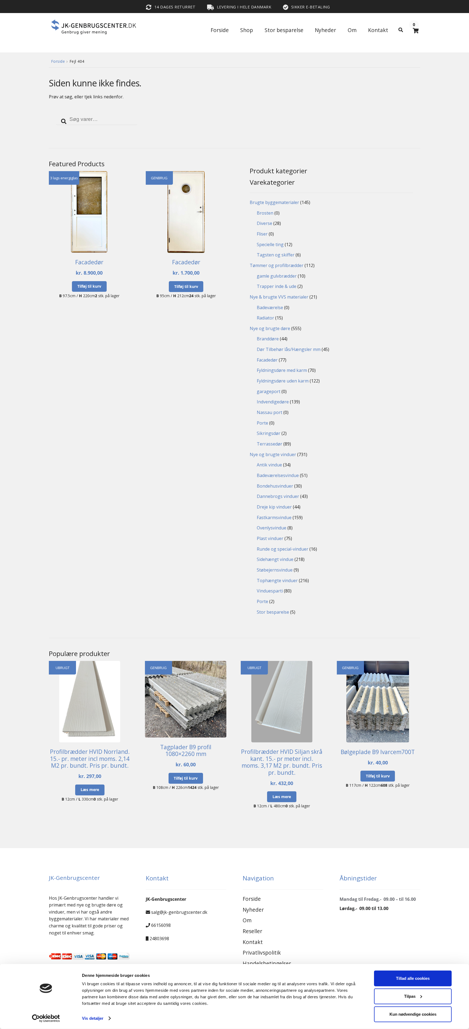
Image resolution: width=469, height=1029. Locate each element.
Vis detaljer (92, 1018)
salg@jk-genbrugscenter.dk (179, 912)
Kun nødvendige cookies (412, 1014)
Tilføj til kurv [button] (89, 286)
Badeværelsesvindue (278, 475)
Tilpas (410, 996)
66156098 (161, 925)
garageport (268, 391)
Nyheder (325, 30)
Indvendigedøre (273, 402)
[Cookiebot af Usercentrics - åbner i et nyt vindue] (46, 1018)
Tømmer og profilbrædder (276, 265)
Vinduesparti (270, 591)
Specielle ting (270, 244)
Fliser (262, 234)
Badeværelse (270, 307)
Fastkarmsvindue (274, 517)
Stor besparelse (284, 30)
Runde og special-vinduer (282, 549)
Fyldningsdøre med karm (282, 370)
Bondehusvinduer (275, 486)
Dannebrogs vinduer (278, 496)
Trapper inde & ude (276, 286)
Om (352, 30)
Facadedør (267, 360)
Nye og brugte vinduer (273, 454)
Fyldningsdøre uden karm (283, 381)
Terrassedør (269, 444)
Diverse (264, 223)
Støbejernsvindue (275, 570)
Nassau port (269, 412)
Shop (246, 30)
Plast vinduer (270, 538)
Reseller (252, 931)
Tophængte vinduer (277, 580)
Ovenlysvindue (271, 528)
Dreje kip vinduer (274, 507)
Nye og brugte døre (270, 328)
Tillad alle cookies (413, 978)
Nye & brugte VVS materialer (279, 297)
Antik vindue (269, 465)
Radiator (265, 318)
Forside (220, 30)
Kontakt (378, 30)
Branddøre (268, 339)
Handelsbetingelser (267, 963)
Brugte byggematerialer (274, 202)
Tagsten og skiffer (275, 255)
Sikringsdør (268, 433)
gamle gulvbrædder (277, 276)
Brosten (265, 213)
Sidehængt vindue (275, 559)
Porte (262, 423)
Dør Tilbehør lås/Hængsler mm (289, 349)
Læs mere (90, 789)
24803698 (159, 939)
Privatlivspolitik (262, 952)
